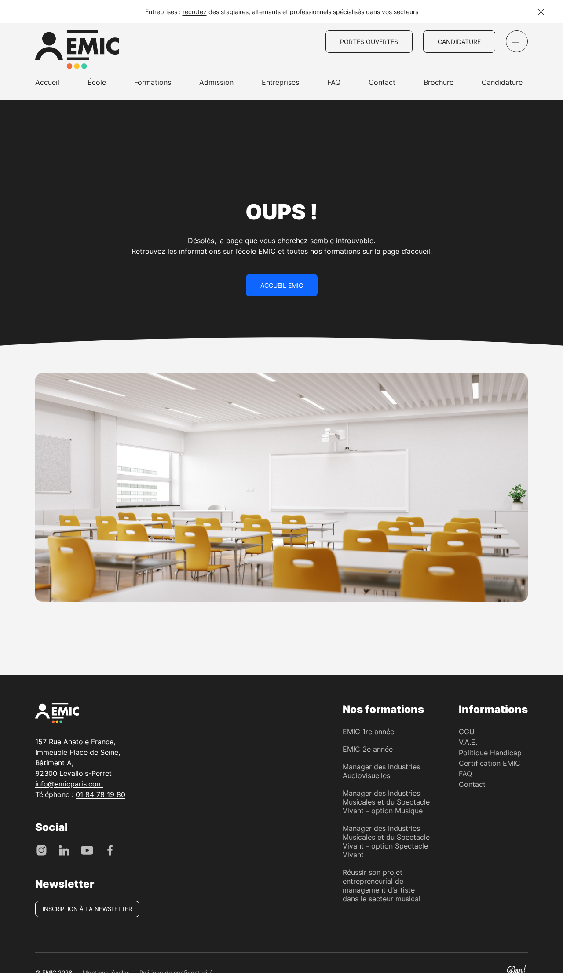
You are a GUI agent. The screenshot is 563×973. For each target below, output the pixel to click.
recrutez (195, 11)
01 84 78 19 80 (100, 794)
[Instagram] (41, 849)
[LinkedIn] (64, 849)
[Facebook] (110, 849)
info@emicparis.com (69, 783)
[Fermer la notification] (541, 11)
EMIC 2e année (368, 749)
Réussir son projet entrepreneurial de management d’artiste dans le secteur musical (381, 885)
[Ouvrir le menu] (517, 41)
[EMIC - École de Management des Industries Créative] (77, 51)
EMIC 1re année (368, 731)
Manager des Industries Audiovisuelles (381, 771)
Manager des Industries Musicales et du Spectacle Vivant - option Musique (386, 802)
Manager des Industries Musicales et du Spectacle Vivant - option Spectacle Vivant (386, 841)
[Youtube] (87, 849)
